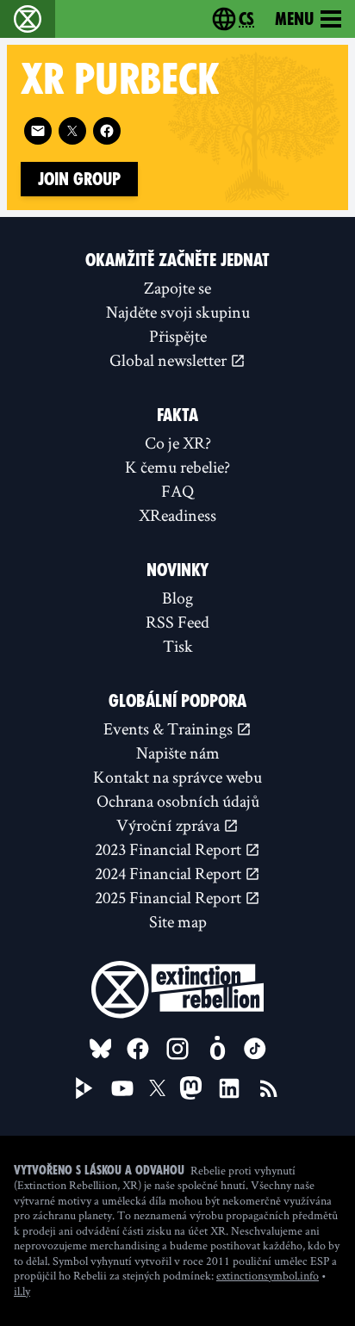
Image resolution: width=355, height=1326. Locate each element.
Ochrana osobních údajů (178, 801)
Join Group (79, 179)
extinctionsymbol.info (267, 1275)
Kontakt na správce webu (177, 776)
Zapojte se (177, 287)
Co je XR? (178, 442)
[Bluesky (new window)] (101, 1049)
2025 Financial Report (170, 897)
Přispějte (178, 336)
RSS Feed (177, 621)
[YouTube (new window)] (122, 1088)
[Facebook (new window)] (107, 131)
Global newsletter (169, 360)
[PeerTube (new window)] (84, 1088)
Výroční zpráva (169, 825)
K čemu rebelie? (177, 466)
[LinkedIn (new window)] (229, 1088)
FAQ (177, 491)
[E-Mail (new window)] (38, 131)
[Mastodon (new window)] (190, 1087)
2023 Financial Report (170, 849)
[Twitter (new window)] (72, 131)
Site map (178, 921)
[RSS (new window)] (269, 1088)
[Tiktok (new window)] (255, 1049)
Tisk (178, 646)
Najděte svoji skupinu (178, 312)
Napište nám (178, 752)
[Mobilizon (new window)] (217, 1049)
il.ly (22, 1290)
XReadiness (177, 515)
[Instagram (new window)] (177, 1049)
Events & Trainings (169, 728)
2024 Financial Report (170, 873)
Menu (294, 19)
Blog (177, 597)
